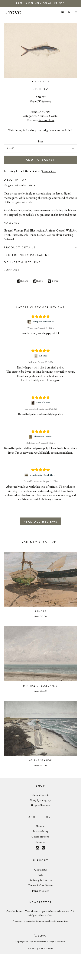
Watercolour (46, 120)
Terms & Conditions (40, 885)
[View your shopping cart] (62, 12)
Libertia (43, 355)
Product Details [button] (20, 247)
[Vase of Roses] (33, 403)
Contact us (49, 171)
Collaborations (40, 836)
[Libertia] (36, 356)
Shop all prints (40, 795)
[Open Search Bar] (69, 12)
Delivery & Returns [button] (22, 262)
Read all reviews (40, 521)
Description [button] (15, 179)
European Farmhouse (43, 321)
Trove (12, 12)
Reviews (40, 842)
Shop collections (40, 805)
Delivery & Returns (40, 880)
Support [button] (12, 270)
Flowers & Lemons (43, 436)
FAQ (40, 875)
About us (40, 826)
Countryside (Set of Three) (43, 475)
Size (40, 141)
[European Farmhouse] (30, 322)
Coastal (53, 116)
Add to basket (40, 159)
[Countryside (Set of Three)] (26, 475)
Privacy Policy (40, 891)
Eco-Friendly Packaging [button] (27, 255)
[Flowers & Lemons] (31, 437)
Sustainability (40, 831)
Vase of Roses (43, 402)
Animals (42, 116)
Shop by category (40, 800)
